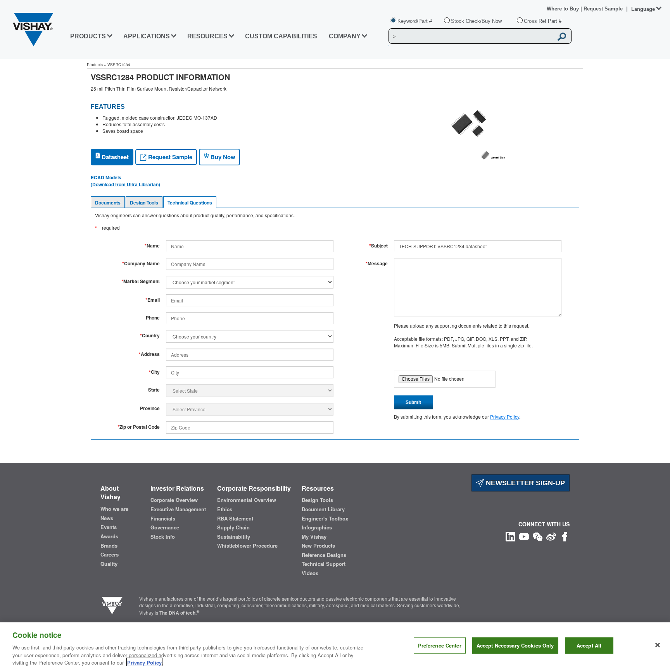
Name (152, 245)
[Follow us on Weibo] (551, 536)
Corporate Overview (174, 499)
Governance (164, 527)
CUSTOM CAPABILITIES (281, 36)
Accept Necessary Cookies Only (515, 645)
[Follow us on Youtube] (524, 536)
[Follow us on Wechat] (537, 536)
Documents (108, 202)
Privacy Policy (504, 416)
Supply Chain (233, 527)
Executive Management (178, 509)
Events (108, 527)
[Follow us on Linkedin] (510, 536)
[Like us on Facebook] (565, 536)
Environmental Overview (246, 499)
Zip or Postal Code (138, 427)
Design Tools (144, 202)
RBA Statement (235, 518)
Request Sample (169, 157)
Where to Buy (563, 9)
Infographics (317, 527)
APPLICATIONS (146, 36)
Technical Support (323, 563)
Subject (378, 245)
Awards (109, 536)
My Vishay (314, 536)
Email (152, 300)
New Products (318, 545)
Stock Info (162, 536)
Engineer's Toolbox (325, 518)
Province (150, 408)
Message (377, 263)
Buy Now (222, 157)
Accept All (589, 645)
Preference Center (439, 645)
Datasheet (114, 157)
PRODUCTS (88, 36)
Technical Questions (190, 202)
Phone (153, 317)
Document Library (323, 509)
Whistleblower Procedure (247, 545)
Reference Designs (324, 554)
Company (345, 36)
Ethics (224, 509)
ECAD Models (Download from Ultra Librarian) (125, 181)
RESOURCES (207, 36)
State (154, 390)
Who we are (114, 508)
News (106, 518)
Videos (310, 573)
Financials (162, 518)
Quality (108, 563)
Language (643, 9)
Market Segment (140, 281)
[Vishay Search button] (562, 36)
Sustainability (233, 536)
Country (150, 335)
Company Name (141, 263)
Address (149, 354)
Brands (108, 545)
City (154, 372)
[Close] (657, 645)
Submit (413, 402)
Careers (109, 554)
